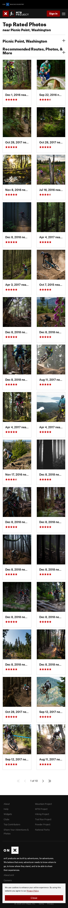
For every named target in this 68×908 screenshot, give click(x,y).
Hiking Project (42, 814)
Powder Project (42, 824)
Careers (8, 880)
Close (34, 897)
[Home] (17, 14)
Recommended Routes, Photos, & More (33, 50)
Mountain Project (43, 803)
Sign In (53, 13)
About (7, 803)
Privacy (50, 903)
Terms (41, 903)
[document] (34, 893)
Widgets (8, 814)
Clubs (6, 819)
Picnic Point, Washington (25, 41)
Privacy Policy (33, 891)
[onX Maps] (11, 853)
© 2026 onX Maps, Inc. (25, 903)
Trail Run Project (43, 819)
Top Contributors (12, 824)
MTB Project (41, 809)
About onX (9, 875)
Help (6, 809)
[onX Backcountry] (13, 4)
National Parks (42, 829)
